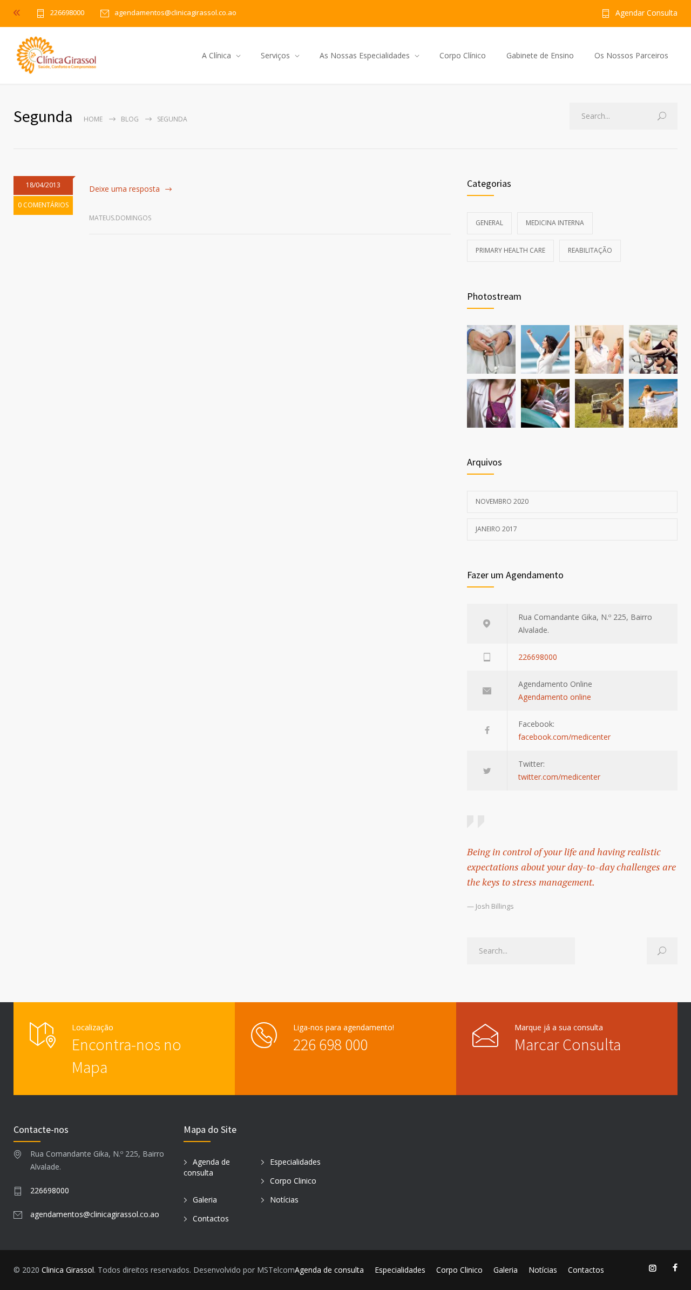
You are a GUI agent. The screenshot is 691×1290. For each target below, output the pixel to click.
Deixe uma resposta (124, 189)
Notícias (284, 1199)
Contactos (211, 1218)
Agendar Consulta (646, 13)
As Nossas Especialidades (365, 55)
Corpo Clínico (462, 55)
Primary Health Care (510, 250)
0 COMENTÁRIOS (43, 205)
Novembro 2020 (502, 501)
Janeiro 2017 (496, 528)
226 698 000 (330, 1044)
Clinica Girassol (68, 1270)
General (489, 222)
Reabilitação (590, 250)
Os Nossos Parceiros (631, 55)
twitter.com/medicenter (559, 777)
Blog (130, 119)
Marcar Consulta (567, 1044)
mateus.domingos (120, 217)
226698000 (67, 13)
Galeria (205, 1199)
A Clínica (216, 55)
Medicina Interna (555, 222)
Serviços (275, 55)
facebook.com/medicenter (564, 737)
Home (93, 119)
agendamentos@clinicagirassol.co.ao (94, 1214)
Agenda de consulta (207, 1167)
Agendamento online (554, 697)
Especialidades (295, 1162)
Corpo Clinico (293, 1181)
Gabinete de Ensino (540, 55)
